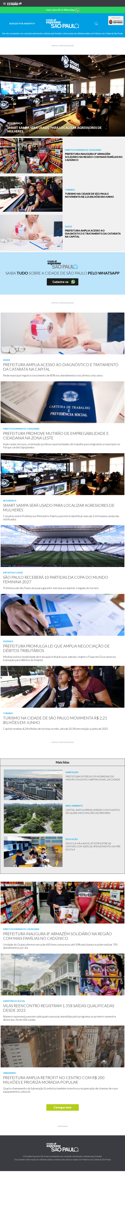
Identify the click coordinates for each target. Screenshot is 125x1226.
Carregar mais (62, 1107)
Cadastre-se (60, 281)
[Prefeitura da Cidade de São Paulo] (116, 22)
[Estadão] (14, 3)
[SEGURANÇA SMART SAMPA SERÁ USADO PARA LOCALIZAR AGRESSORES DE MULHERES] (62, 95)
